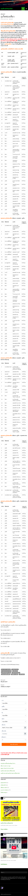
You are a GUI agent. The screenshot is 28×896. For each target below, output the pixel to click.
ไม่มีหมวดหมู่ (3, 792)
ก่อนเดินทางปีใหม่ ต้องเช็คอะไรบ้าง (8, 763)
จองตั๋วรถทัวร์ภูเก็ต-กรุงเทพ (6, 672)
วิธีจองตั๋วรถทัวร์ (4, 681)
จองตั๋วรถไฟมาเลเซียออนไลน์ (7, 823)
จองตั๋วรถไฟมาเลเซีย (4, 825)
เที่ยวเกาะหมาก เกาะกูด (5, 765)
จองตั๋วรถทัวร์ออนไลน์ (6, 8)
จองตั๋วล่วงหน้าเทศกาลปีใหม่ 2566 (8, 770)
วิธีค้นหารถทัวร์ (4, 787)
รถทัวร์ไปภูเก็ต (21, 674)
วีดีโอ (5, 834)
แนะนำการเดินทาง (5, 790)
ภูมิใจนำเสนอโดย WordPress (6, 894)
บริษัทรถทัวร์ (3, 14)
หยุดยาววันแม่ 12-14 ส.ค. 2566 (7, 768)
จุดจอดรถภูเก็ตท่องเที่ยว (6, 674)
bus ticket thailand (6, 669)
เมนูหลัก (26, 8)
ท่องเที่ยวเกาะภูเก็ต (14, 674)
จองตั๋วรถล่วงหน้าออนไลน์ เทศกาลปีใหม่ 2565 (10, 773)
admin (11, 19)
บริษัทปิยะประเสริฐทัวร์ (5, 685)
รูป (4, 798)
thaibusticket (15, 669)
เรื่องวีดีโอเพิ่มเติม (4, 864)
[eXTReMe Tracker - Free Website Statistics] (2, 888)
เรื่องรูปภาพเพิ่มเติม (4, 829)
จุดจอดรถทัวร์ (3, 782)
